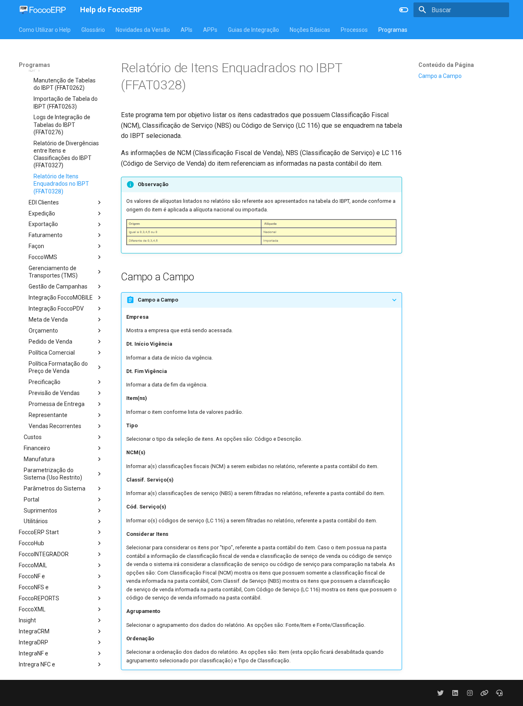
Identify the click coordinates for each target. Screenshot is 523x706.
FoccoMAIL (33, 565)
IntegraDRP (33, 642)
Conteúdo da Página (446, 65)
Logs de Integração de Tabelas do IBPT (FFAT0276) (62, 124)
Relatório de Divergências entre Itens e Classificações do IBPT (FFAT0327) (66, 154)
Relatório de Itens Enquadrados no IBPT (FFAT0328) (61, 183)
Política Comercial (52, 352)
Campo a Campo (440, 76)
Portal (31, 499)
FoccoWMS (43, 257)
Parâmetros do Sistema (54, 488)
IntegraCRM (34, 631)
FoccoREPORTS (39, 598)
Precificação (44, 382)
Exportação (43, 224)
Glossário (93, 30)
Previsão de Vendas (54, 393)
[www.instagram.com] (469, 692)
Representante (48, 415)
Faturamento (46, 235)
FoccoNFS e (34, 587)
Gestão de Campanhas (58, 286)
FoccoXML (32, 609)
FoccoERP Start (39, 532)
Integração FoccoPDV (56, 308)
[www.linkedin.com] (455, 692)
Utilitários (36, 521)
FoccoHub (31, 543)
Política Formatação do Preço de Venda (58, 367)
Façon (36, 246)
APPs (210, 30)
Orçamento (43, 330)
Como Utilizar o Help (45, 30)
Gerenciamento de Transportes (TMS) (53, 272)
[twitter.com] (440, 692)
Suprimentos (40, 510)
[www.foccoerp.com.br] (484, 692)
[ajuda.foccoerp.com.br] (499, 692)
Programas (392, 30)
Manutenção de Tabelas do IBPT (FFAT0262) (65, 84)
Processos (354, 30)
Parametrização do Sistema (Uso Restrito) (53, 474)
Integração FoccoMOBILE (61, 297)
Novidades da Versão (143, 30)
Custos (33, 437)
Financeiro (37, 448)
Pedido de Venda (50, 341)
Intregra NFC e (37, 664)
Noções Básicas (310, 30)
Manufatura (39, 459)
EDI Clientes (44, 202)
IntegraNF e (33, 653)
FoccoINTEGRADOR (44, 554)
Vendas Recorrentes (55, 426)
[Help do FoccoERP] (43, 10)
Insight (27, 620)
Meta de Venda (48, 319)
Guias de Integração (253, 30)
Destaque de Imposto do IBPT (60, 66)
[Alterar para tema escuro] (404, 10)
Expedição (42, 213)
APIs (186, 30)
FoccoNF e (32, 576)
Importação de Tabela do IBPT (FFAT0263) (66, 102)
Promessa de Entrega (57, 404)
